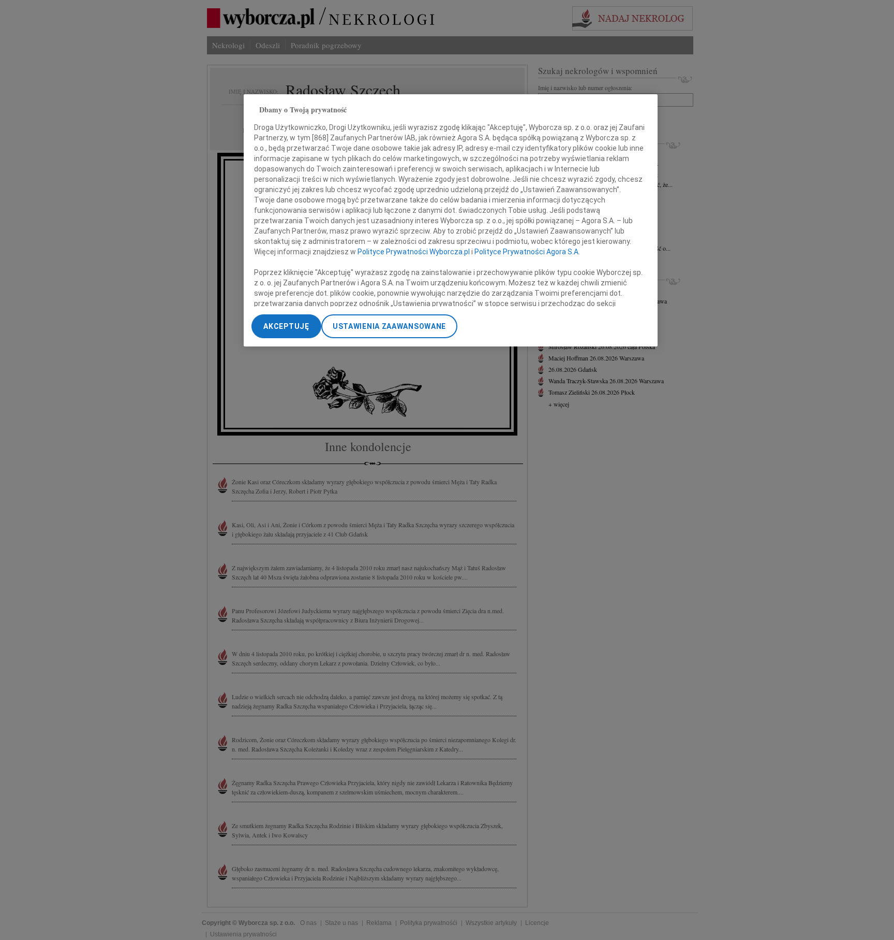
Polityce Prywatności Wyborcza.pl (413, 252)
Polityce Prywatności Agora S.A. (527, 252)
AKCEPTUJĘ (286, 326)
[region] (451, 220)
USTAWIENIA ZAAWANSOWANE (389, 326)
